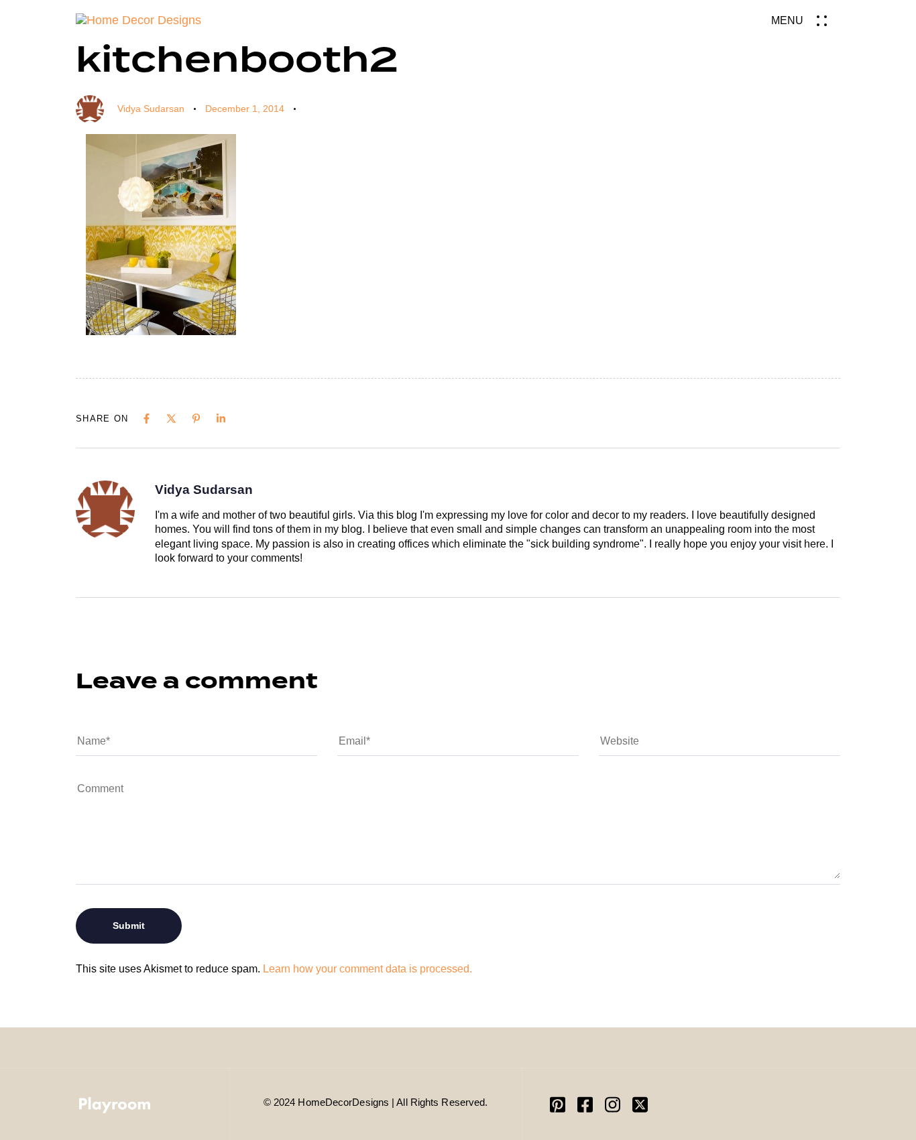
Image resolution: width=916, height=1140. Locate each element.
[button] (805, 20)
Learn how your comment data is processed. (367, 968)
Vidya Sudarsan (150, 108)
